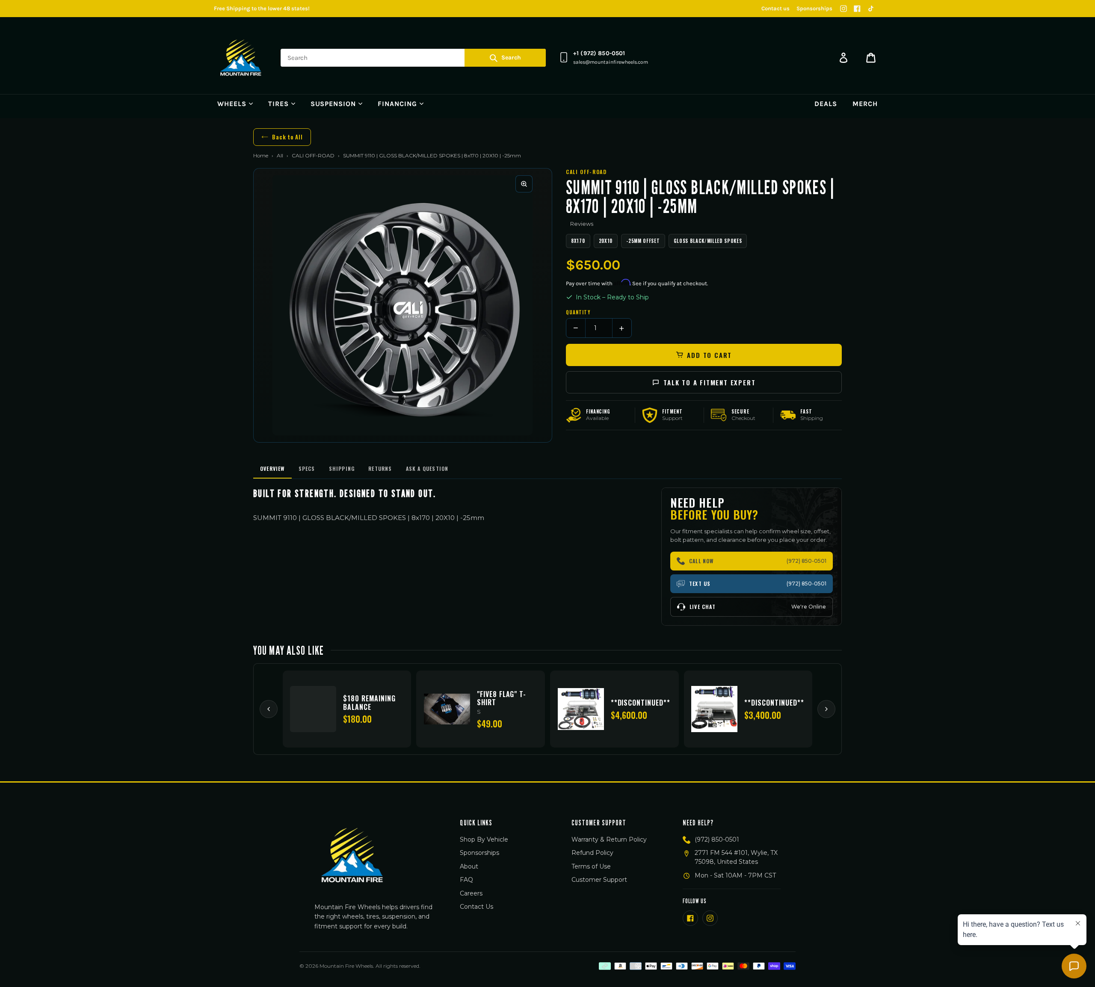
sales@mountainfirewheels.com (610, 62)
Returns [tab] (380, 468)
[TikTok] (870, 8)
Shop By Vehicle (484, 839)
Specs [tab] (307, 468)
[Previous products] (269, 709)
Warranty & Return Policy (609, 839)
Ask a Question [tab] (427, 468)
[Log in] (843, 57)
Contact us (775, 8)
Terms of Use (591, 866)
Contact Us (476, 906)
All (280, 155)
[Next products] (826, 709)
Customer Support (599, 880)
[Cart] (870, 57)
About (469, 866)
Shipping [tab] (342, 468)
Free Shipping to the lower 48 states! (262, 8)
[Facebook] (857, 8)
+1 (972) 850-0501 (599, 53)
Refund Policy (592, 853)
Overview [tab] (272, 468)
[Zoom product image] (524, 183)
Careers (471, 893)
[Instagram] (843, 8)
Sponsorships (814, 8)
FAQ (466, 880)
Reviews (581, 223)
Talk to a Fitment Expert (709, 382)
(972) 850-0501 (717, 839)
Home (260, 155)
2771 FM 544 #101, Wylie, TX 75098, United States (736, 857)
